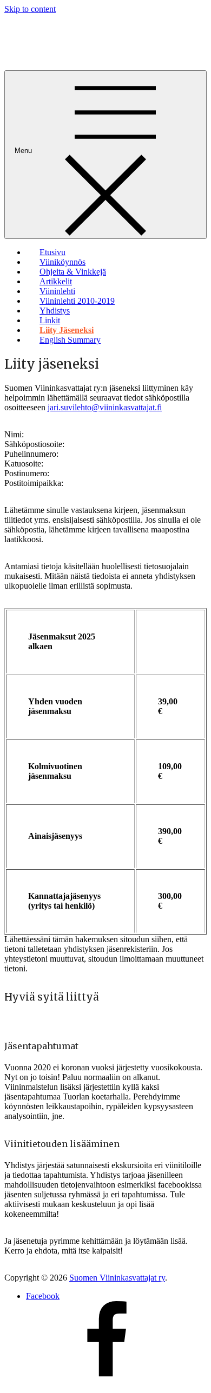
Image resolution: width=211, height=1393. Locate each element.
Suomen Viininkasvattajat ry (117, 1277)
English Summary (70, 339)
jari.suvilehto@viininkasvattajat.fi (105, 407)
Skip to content (30, 9)
